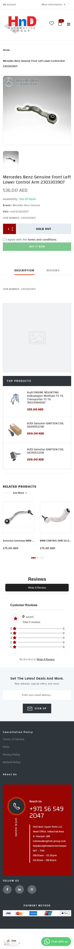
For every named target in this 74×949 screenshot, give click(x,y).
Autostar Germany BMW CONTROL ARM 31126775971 (34, 540)
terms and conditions (42, 239)
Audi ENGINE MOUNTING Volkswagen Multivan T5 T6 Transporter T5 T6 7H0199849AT (45, 397)
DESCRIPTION (24, 270)
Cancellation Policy (18, 732)
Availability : (11, 199)
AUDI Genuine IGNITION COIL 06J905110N (45, 451)
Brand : (7, 205)
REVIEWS (53, 270)
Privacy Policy (11, 754)
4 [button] (42, 557)
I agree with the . (31, 239)
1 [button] (33, 557)
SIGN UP (40, 708)
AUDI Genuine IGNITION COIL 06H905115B (45, 425)
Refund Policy (11, 762)
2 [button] (37, 557)
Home (6, 50)
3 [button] (40, 557)
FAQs (6, 747)
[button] (53, 4)
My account (9, 4)
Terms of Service (13, 739)
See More (18, 492)
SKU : (6, 211)
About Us (10, 774)
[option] (37, 110)
